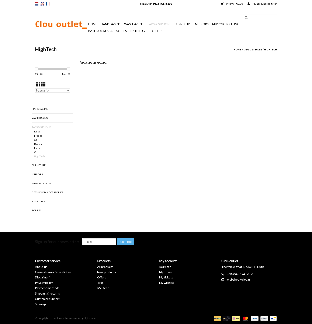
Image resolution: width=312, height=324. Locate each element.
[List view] (43, 84)
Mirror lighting (225, 24)
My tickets (166, 277)
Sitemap (40, 304)
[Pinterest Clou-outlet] (258, 241)
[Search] (246, 17)
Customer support (47, 298)
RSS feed (103, 288)
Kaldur (38, 131)
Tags (100, 282)
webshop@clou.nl (238, 279)
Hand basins (111, 24)
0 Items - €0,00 (234, 3)
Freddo (38, 135)
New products (106, 272)
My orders (166, 272)
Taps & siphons (159, 24)
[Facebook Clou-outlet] (251, 241)
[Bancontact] (272, 318)
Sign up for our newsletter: (57, 241)
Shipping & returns (47, 293)
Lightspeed (90, 318)
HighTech (270, 49)
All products (105, 266)
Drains (38, 144)
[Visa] (254, 318)
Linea (37, 148)
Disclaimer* (42, 277)
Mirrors (202, 24)
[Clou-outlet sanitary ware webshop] (61, 24)
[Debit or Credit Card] (226, 318)
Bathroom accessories (107, 31)
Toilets (156, 31)
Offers (101, 277)
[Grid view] (38, 84)
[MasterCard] (244, 318)
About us (41, 266)
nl (36, 4)
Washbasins (133, 24)
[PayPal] (217, 318)
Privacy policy (44, 282)
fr (47, 4)
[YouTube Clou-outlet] (266, 241)
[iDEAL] (235, 318)
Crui (36, 152)
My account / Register (264, 3)
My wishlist (166, 282)
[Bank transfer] (263, 318)
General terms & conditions (53, 272)
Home (92, 24)
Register (165, 266)
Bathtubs (138, 31)
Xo (35, 139)
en (42, 4)
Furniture (183, 24)
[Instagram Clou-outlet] (273, 241)
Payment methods (47, 288)
